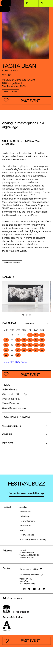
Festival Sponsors (27, 521)
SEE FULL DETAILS (10, 91)
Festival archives (26, 535)
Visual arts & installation (12, 262)
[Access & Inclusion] (7, 625)
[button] (23, 315)
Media (22, 530)
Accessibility (24, 512)
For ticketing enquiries (29, 575)
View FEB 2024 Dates (16, 362)
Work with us (25, 525)
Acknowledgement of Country (32, 539)
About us (23, 507)
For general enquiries (28, 569)
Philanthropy (24, 516)
